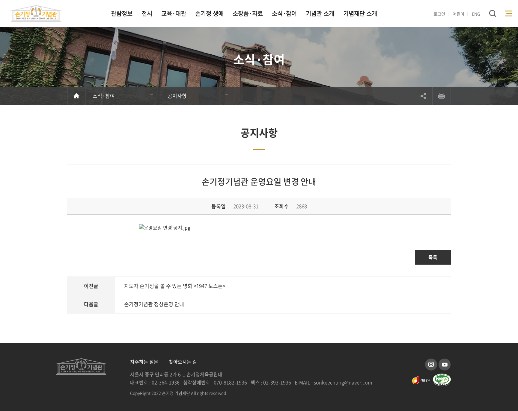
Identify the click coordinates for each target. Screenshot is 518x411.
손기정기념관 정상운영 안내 (154, 304)
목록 (432, 257)
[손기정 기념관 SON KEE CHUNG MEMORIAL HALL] (36, 13)
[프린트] (442, 96)
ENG (476, 13)
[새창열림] (431, 363)
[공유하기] (423, 96)
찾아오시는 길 (183, 361)
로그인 (439, 13)
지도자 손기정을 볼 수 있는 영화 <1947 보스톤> (174, 285)
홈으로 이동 (76, 96)
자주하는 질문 (144, 361)
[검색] (492, 13)
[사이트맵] (508, 13)
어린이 (458, 13)
